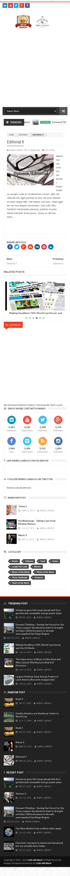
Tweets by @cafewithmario (18, 488)
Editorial (38, 122)
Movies (37, 566)
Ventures (38, 577)
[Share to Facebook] (9, 307)
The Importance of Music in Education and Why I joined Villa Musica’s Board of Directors (38, 662)
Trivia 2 (22, 506)
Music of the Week (21, 572)
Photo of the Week (45, 572)
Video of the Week (20, 583)
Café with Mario (35, 860)
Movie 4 (20, 742)
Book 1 (19, 728)
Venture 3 (21, 793)
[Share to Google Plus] (17, 307)
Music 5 (22, 535)
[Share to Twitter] (13, 307)
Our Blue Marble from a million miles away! (39, 828)
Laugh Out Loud (19, 566)
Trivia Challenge (19, 577)
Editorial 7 (21, 756)
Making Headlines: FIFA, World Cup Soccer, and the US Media (32, 314)
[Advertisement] (35, 67)
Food (42, 561)
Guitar (55, 561)
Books (15, 561)
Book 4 (19, 699)
